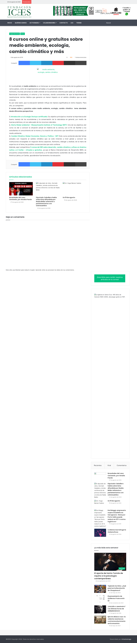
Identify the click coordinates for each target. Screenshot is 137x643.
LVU (72, 23)
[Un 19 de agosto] (74, 188)
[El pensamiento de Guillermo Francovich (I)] (100, 599)
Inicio (9, 23)
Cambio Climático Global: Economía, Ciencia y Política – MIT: (35, 136)
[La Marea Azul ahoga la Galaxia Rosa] (100, 533)
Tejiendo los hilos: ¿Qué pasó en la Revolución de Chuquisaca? (117, 588)
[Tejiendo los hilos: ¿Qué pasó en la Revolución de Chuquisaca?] (100, 589)
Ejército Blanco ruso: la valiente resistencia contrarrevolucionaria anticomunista (117, 620)
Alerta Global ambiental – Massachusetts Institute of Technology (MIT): (39, 125)
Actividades (34, 23)
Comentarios (122, 465)
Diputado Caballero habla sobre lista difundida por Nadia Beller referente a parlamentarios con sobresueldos (46, 201)
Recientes (98, 465)
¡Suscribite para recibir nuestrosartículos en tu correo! (110, 278)
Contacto (64, 23)
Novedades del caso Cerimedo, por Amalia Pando (20, 198)
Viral (109, 465)
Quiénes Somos (21, 23)
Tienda (78, 23)
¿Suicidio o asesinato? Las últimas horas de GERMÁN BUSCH (116, 608)
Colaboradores (49, 23)
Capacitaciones (14, 34)
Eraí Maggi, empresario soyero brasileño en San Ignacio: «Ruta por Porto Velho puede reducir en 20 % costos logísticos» (117, 516)
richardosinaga (126, 639)
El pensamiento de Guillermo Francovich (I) (116, 598)
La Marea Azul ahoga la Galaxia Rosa (117, 531)
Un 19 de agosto (69, 197)
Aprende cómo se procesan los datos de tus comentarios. (55, 270)
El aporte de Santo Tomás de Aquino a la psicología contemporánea (108, 576)
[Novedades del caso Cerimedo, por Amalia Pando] (21, 188)
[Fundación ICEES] (25, 11)
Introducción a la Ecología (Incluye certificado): (29, 117)
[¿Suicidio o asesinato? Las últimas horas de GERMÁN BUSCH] (100, 609)
